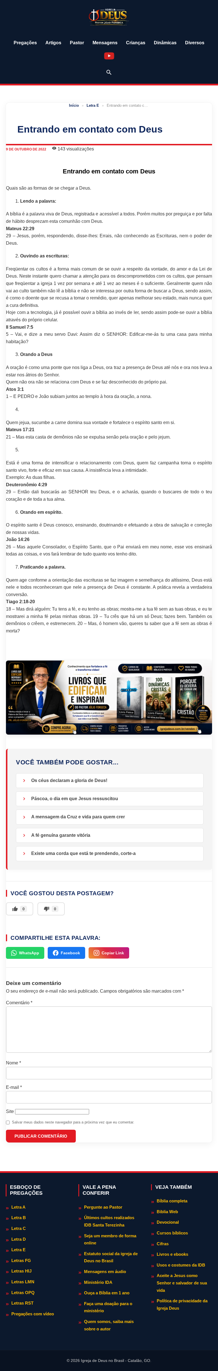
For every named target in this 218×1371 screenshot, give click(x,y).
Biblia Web (167, 1211)
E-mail (14, 1087)
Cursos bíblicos (172, 1232)
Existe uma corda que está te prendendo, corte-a (83, 853)
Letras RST (22, 1303)
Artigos (53, 42)
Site (10, 1111)
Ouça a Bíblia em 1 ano (106, 1292)
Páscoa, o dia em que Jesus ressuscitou (74, 798)
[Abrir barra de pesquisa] (109, 72)
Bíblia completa (172, 1200)
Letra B (18, 1217)
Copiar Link (113, 953)
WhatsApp (29, 953)
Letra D (18, 1239)
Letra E (93, 105)
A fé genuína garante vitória (60, 835)
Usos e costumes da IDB (181, 1265)
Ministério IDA (98, 1282)
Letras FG (21, 1260)
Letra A (18, 1207)
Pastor (77, 42)
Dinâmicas (165, 42)
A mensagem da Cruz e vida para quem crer (78, 816)
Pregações (25, 42)
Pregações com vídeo (32, 1313)
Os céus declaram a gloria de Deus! (69, 780)
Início (74, 105)
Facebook (70, 953)
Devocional (168, 1222)
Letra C (18, 1228)
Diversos (194, 42)
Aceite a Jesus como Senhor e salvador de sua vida (182, 1282)
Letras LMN (22, 1281)
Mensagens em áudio (105, 1271)
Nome (13, 1062)
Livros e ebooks (172, 1254)
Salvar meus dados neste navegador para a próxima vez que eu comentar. (73, 1122)
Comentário (19, 1002)
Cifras (163, 1243)
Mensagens (105, 42)
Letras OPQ (23, 1292)
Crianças (135, 42)
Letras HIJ (21, 1271)
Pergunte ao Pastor (103, 1207)
